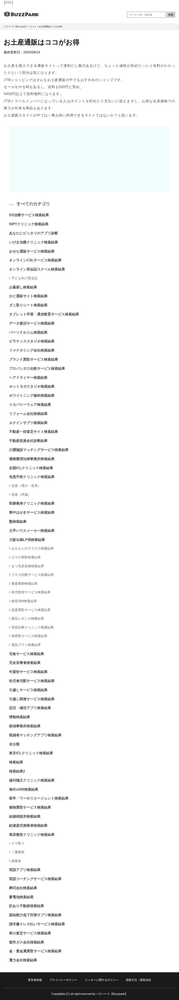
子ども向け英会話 (24, 278)
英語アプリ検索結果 (25, 870)
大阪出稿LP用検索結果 (27, 540)
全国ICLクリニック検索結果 (31, 468)
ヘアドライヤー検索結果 (28, 377)
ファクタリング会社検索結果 (32, 350)
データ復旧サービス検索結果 (32, 323)
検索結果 (16, 762)
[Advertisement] (89, 158)
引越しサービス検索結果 (28, 690)
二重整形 (17, 852)
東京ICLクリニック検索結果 (31, 753)
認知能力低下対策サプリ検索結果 (35, 915)
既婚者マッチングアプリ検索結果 (35, 735)
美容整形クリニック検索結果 (32, 834)
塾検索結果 (18, 521)
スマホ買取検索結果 (26, 557)
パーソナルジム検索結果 (28, 332)
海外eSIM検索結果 (23, 789)
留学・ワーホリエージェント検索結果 (39, 798)
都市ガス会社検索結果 (26, 942)
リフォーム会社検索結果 (28, 414)
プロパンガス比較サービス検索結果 (37, 368)
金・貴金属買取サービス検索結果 (35, 951)
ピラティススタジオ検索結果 (32, 341)
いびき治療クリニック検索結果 (33, 242)
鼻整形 (16, 861)
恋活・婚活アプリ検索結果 (30, 708)
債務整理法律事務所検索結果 (32, 459)
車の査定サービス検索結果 (30, 933)
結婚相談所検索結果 (25, 816)
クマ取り (17, 843)
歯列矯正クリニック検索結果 (32, 780)
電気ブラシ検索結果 (26, 645)
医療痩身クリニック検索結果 (32, 503)
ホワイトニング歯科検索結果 (32, 395)
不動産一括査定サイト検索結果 (33, 431)
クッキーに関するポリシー (101, 980)
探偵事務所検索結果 (25, 726)
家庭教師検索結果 (24, 583)
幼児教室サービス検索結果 (31, 592)
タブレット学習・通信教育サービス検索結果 (44, 314)
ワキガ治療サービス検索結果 (32, 575)
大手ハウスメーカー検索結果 (32, 530)
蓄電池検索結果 (21, 897)
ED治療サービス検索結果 (29, 215)
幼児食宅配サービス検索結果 (32, 681)
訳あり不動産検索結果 (26, 906)
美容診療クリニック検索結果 (32, 627)
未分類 (14, 744)
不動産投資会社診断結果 (28, 441)
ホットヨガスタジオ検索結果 (32, 386)
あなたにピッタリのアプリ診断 (33, 233)
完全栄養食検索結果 (25, 663)
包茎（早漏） (21, 494)
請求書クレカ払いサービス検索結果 (37, 924)
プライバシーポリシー (63, 980)
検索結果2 (17, 771)
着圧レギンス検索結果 (27, 618)
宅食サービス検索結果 (26, 654)
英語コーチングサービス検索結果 (35, 879)
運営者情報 (35, 980)
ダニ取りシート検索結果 (28, 305)
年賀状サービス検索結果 (28, 672)
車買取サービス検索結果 (29, 636)
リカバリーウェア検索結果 (30, 404)
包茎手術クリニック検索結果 (32, 477)
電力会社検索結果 (23, 960)
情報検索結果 (19, 717)
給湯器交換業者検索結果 (28, 825)
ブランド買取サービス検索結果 (33, 359)
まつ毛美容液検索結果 (27, 566)
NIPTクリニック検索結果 (28, 224)
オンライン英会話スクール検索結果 (37, 269)
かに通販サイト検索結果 (28, 296)
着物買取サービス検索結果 (30, 807)
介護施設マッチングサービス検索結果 (39, 450)
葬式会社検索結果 (23, 888)
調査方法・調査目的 (138, 980)
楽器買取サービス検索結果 (31, 610)
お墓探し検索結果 (23, 287)
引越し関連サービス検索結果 (32, 699)
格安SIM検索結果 (24, 601)
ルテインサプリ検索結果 (28, 423)
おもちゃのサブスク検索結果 (32, 548)
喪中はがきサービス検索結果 (32, 512)
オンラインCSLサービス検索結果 (35, 260)
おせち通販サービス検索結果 (32, 251)
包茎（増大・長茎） (26, 486)
